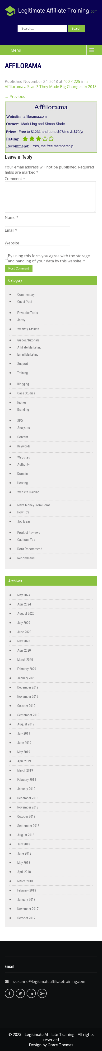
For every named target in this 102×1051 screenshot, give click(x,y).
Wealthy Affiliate (28, 329)
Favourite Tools (27, 313)
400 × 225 (71, 81)
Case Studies (26, 393)
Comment (15, 178)
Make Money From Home (34, 505)
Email (11, 230)
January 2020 (26, 678)
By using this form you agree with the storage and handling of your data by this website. (49, 258)
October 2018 (26, 816)
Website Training (28, 492)
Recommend (26, 558)
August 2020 (25, 613)
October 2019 (26, 706)
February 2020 (26, 669)
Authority (23, 464)
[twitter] (20, 993)
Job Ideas (24, 521)
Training (22, 373)
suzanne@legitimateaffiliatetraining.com (49, 981)
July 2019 (23, 733)
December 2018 (27, 798)
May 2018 (23, 863)
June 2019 (24, 743)
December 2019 (27, 687)
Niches (22, 402)
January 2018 (26, 899)
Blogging (23, 384)
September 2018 (28, 826)
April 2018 (24, 872)
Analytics (23, 428)
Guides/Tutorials (28, 340)
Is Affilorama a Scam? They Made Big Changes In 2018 (51, 84)
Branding (23, 409)
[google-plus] (42, 993)
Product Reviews (28, 532)
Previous (15, 96)
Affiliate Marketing (29, 347)
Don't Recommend (29, 549)
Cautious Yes (26, 540)
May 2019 (23, 752)
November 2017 (27, 909)
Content (22, 437)
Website (12, 243)
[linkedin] (31, 993)
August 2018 (25, 835)
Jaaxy (21, 320)
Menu (16, 50)
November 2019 (27, 696)
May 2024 (23, 595)
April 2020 (24, 650)
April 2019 (24, 761)
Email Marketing (27, 354)
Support (22, 364)
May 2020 (23, 641)
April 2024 (24, 604)
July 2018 (23, 844)
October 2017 (26, 918)
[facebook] (9, 993)
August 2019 (25, 724)
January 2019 (26, 789)
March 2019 (25, 770)
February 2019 (26, 780)
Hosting (22, 483)
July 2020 (23, 623)
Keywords (24, 446)
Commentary (26, 294)
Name (12, 217)
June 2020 (24, 632)
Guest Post (24, 302)
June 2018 (24, 853)
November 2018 (27, 807)
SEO (20, 421)
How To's (23, 512)
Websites (23, 457)
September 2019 (28, 715)
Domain (22, 474)
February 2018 (26, 890)
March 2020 (25, 660)
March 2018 (25, 881)
